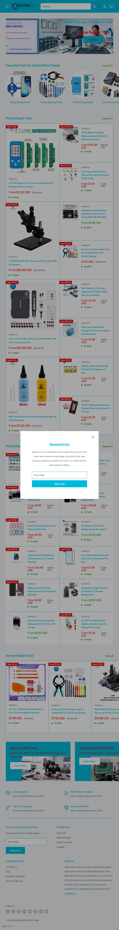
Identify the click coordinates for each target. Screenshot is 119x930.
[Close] (92, 437)
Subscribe (59, 483)
